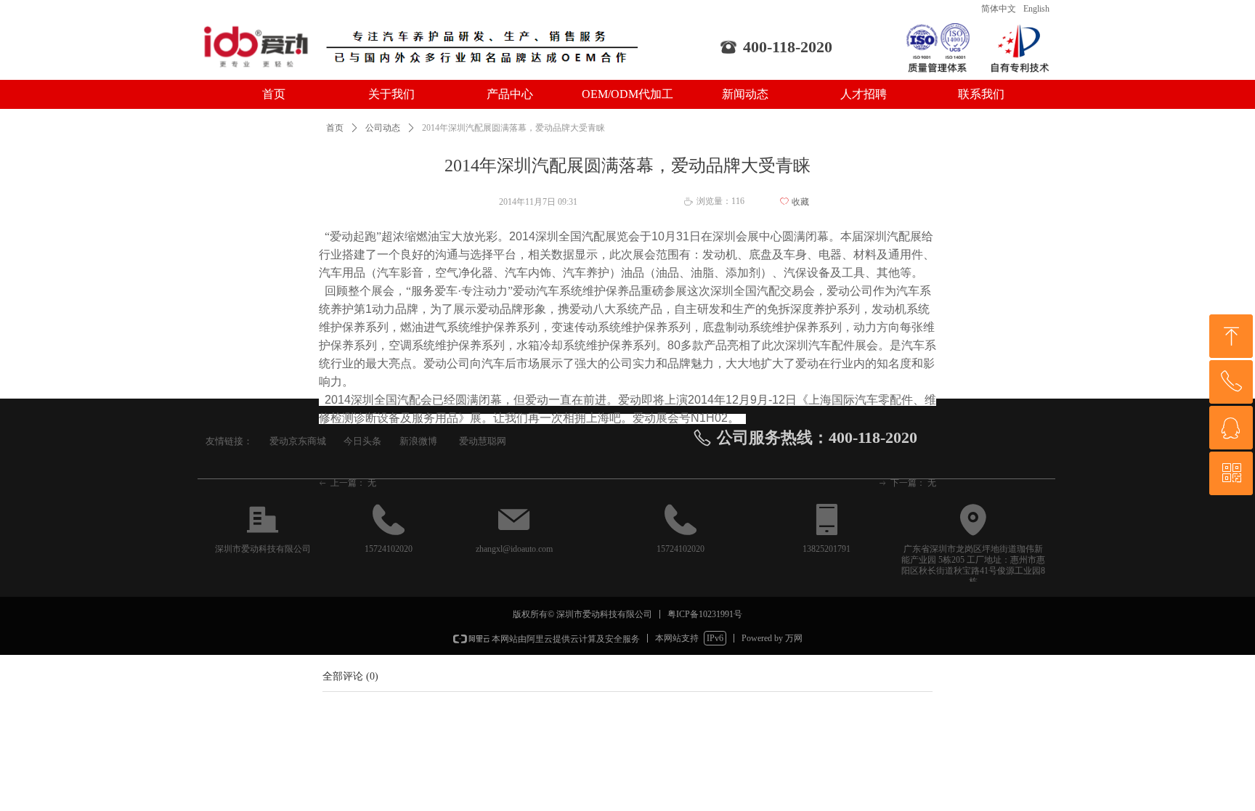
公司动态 (382, 128)
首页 (335, 128)
